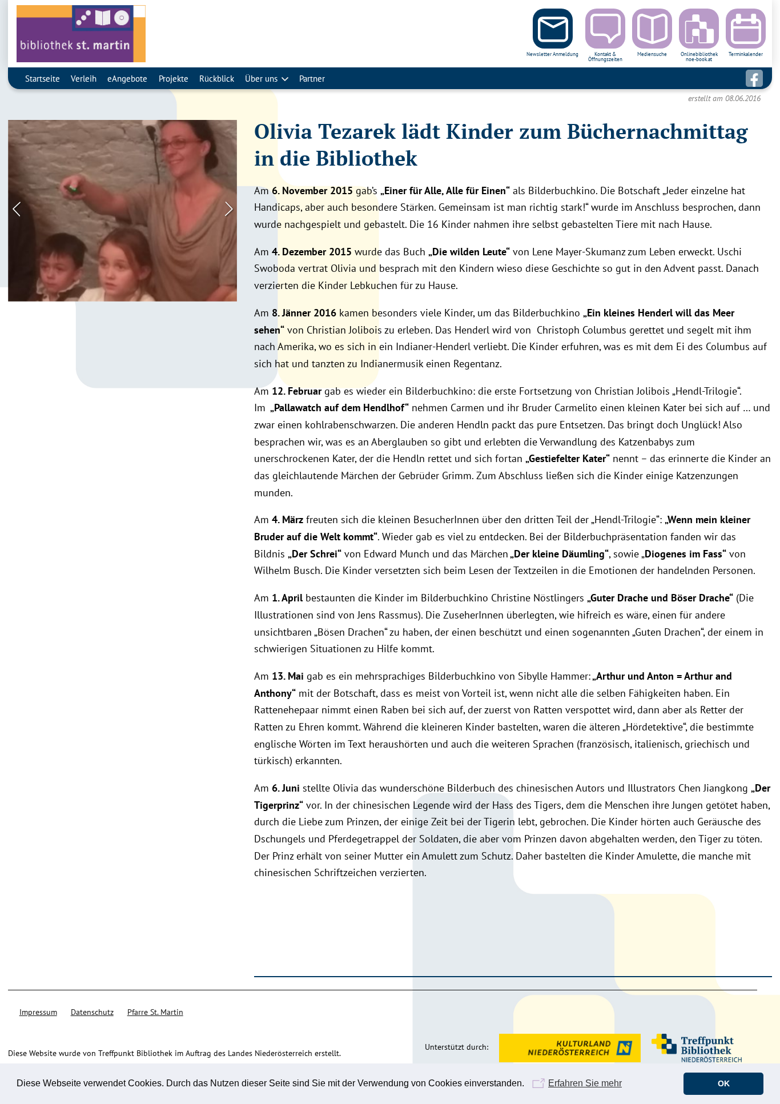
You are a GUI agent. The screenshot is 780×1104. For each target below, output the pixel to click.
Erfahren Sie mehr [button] (585, 1083)
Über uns (261, 78)
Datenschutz (92, 1012)
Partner (312, 78)
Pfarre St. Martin (155, 1012)
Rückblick (216, 78)
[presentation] (16, 207)
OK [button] (724, 1083)
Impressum (38, 1012)
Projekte (173, 78)
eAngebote (127, 78)
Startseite (42, 78)
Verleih (84, 78)
